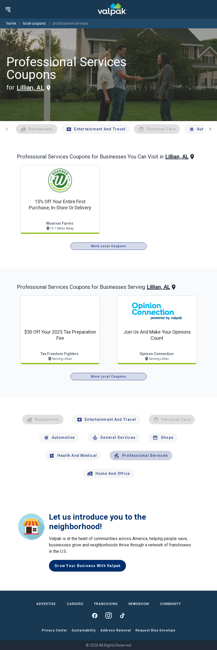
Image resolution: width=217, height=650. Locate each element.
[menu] (8, 9)
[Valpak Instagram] (108, 615)
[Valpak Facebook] (95, 615)
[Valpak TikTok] (122, 615)
